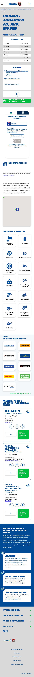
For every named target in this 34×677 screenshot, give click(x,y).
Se (11, 434)
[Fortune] (9, 386)
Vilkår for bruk (17, 657)
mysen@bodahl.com (13, 78)
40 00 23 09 (17, 94)
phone (11, 426)
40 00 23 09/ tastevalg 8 (12, 460)
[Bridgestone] (9, 356)
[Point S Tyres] (9, 345)
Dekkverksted (7, 9)
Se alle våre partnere (19, 394)
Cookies (17, 653)
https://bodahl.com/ (12, 84)
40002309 (8, 501)
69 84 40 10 (8, 422)
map (22, 426)
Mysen (14, 9)
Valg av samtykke (17, 664)
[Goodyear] (24, 356)
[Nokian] (24, 376)
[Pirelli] (9, 376)
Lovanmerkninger (17, 649)
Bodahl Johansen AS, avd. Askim (12, 448)
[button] (17, 209)
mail (17, 426)
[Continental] (24, 345)
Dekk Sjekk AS (12, 411)
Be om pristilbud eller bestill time (17, 100)
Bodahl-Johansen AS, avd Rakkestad (13, 487)
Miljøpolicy (17, 660)
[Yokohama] (24, 366)
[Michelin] (9, 366)
